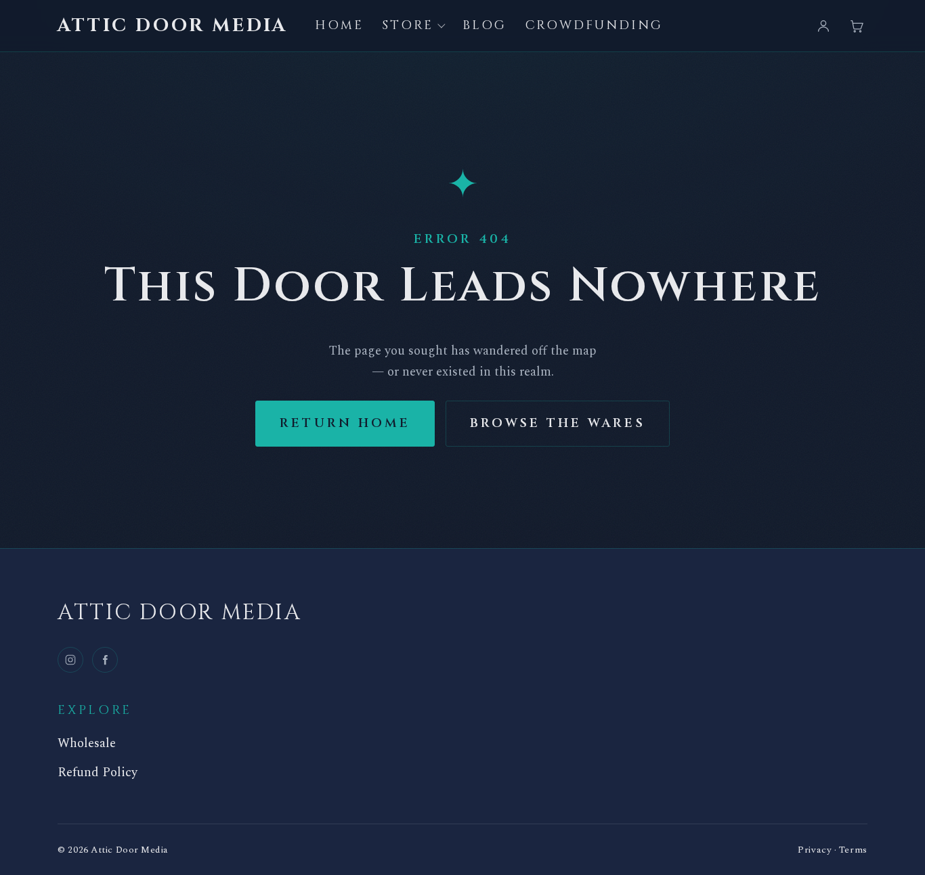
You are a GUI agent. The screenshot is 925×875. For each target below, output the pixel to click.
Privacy (815, 850)
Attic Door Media (173, 25)
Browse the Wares (557, 423)
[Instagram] (70, 660)
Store (407, 25)
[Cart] (856, 26)
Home (339, 25)
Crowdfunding (594, 25)
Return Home (345, 423)
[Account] (823, 26)
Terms (853, 850)
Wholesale (87, 743)
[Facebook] (105, 660)
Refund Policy (97, 772)
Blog (484, 25)
